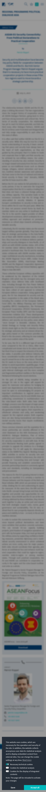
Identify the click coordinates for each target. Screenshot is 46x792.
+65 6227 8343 (14, 720)
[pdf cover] (23, 609)
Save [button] (13, 787)
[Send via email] (25, 101)
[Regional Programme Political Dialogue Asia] (10, 4)
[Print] (20, 101)
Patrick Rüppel (23, 52)
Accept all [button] (35, 787)
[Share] (30, 101)
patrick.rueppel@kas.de (17, 712)
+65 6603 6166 (14, 716)
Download (23, 647)
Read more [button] (26, 760)
